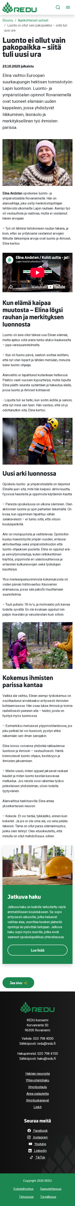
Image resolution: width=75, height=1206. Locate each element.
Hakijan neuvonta (37, 1074)
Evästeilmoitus (24, 1189)
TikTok (40, 1157)
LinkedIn (40, 1151)
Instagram (40, 1137)
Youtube (40, 1144)
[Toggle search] (57, 7)
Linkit (37, 1107)
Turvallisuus (48, 1197)
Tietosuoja (26, 1197)
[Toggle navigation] (67, 7)
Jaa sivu (16, 982)
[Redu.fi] (37, 1007)
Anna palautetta (37, 1094)
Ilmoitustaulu (37, 1087)
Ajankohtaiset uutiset (33, 20)
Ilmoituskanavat (37, 1100)
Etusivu (7, 20)
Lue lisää (37, 950)
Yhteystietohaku (37, 1080)
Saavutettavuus (50, 1189)
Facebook (40, 1131)
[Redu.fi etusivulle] (19, 7)
